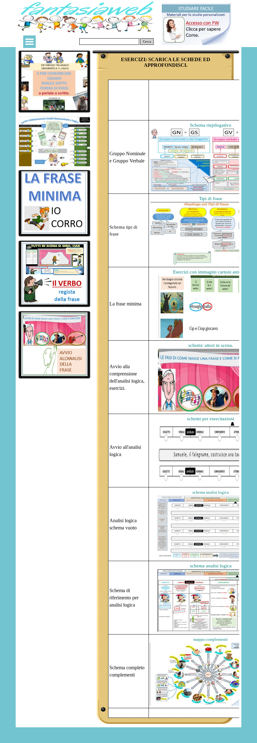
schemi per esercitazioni (210, 418)
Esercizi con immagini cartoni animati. (210, 271)
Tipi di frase (210, 198)
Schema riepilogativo (210, 125)
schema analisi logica (210, 492)
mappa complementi (210, 639)
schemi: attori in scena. (210, 345)
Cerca (147, 41)
